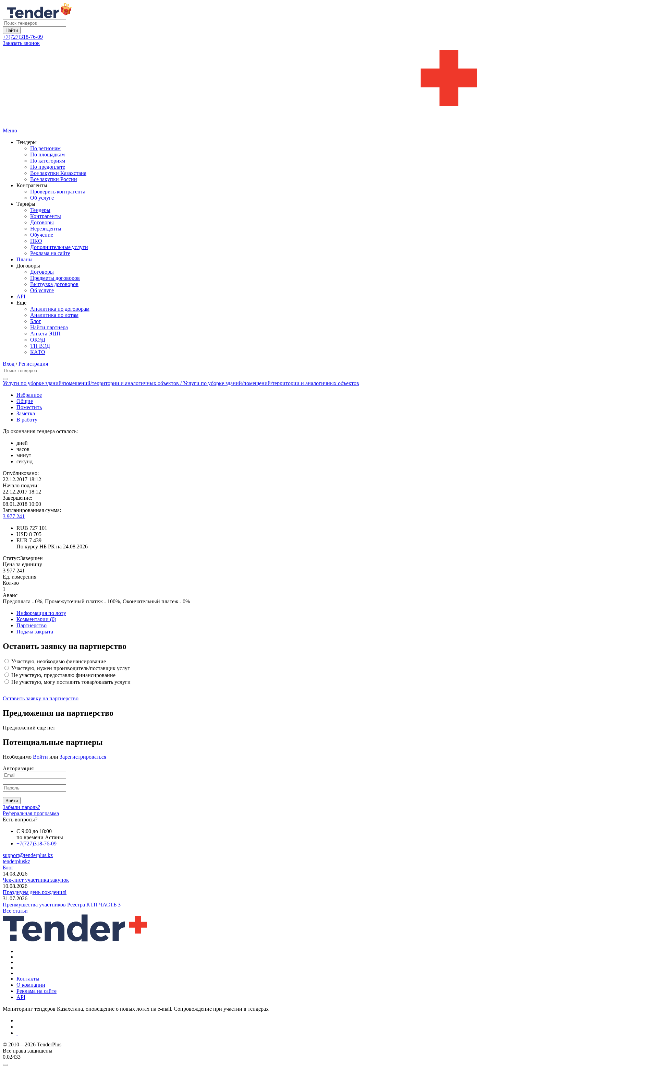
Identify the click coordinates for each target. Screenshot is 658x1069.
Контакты (27, 979)
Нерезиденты (45, 228)
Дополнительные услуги (59, 247)
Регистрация (33, 364)
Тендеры (40, 210)
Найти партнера (49, 327)
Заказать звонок (21, 43)
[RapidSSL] (335, 1033)
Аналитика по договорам (59, 309)
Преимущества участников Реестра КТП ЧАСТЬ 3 (62, 904)
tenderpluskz (16, 861)
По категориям (47, 161)
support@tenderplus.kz (28, 855)
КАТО (37, 352)
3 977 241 (14, 516)
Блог (35, 321)
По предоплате (47, 167)
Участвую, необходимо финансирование (58, 661)
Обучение (41, 235)
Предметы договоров (55, 278)
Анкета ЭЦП (45, 333)
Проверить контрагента (57, 191)
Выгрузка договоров (54, 284)
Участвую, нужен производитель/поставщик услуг (70, 668)
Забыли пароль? (21, 807)
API (20, 296)
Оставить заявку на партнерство (40, 698)
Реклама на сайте (50, 253)
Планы (24, 259)
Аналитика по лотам (54, 315)
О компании (30, 985)
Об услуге (42, 198)
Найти (11, 30)
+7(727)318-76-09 (23, 37)
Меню (10, 130)
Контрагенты (45, 216)
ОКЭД (37, 340)
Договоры (42, 222)
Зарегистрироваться (83, 757)
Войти (40, 757)
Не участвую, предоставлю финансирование (62, 675)
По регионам (45, 148)
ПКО (36, 241)
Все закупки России (53, 179)
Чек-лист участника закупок (36, 880)
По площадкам (47, 154)
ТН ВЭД (40, 346)
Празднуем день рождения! (34, 892)
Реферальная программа (31, 813)
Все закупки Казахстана (58, 173)
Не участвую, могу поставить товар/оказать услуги (70, 682)
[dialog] (329, 1063)
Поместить (29, 407)
